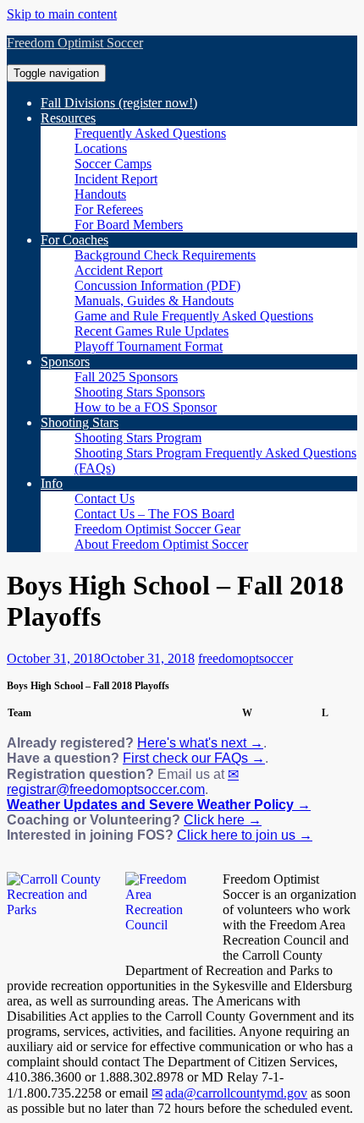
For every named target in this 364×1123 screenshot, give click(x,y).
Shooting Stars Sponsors (139, 392)
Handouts (100, 194)
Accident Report (118, 270)
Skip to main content (62, 14)
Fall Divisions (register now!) (119, 103)
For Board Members (128, 224)
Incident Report (115, 179)
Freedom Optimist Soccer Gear (157, 529)
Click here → (223, 820)
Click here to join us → (244, 835)
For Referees (108, 209)
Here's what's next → (200, 743)
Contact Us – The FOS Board (154, 514)
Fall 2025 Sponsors (126, 377)
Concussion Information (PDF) (157, 285)
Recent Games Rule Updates (151, 331)
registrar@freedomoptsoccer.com (106, 789)
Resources (68, 118)
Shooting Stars (80, 422)
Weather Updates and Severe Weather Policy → (159, 804)
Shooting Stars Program (137, 437)
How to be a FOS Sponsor (145, 407)
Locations (100, 148)
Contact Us (104, 498)
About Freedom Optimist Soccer (161, 544)
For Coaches (74, 240)
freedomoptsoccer (245, 658)
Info (52, 483)
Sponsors (65, 361)
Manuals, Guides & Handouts (154, 300)
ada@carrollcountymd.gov (236, 1093)
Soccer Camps (113, 163)
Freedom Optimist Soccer (75, 43)
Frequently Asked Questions (150, 133)
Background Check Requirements (165, 255)
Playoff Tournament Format (148, 346)
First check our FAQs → (194, 758)
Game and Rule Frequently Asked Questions (193, 316)
